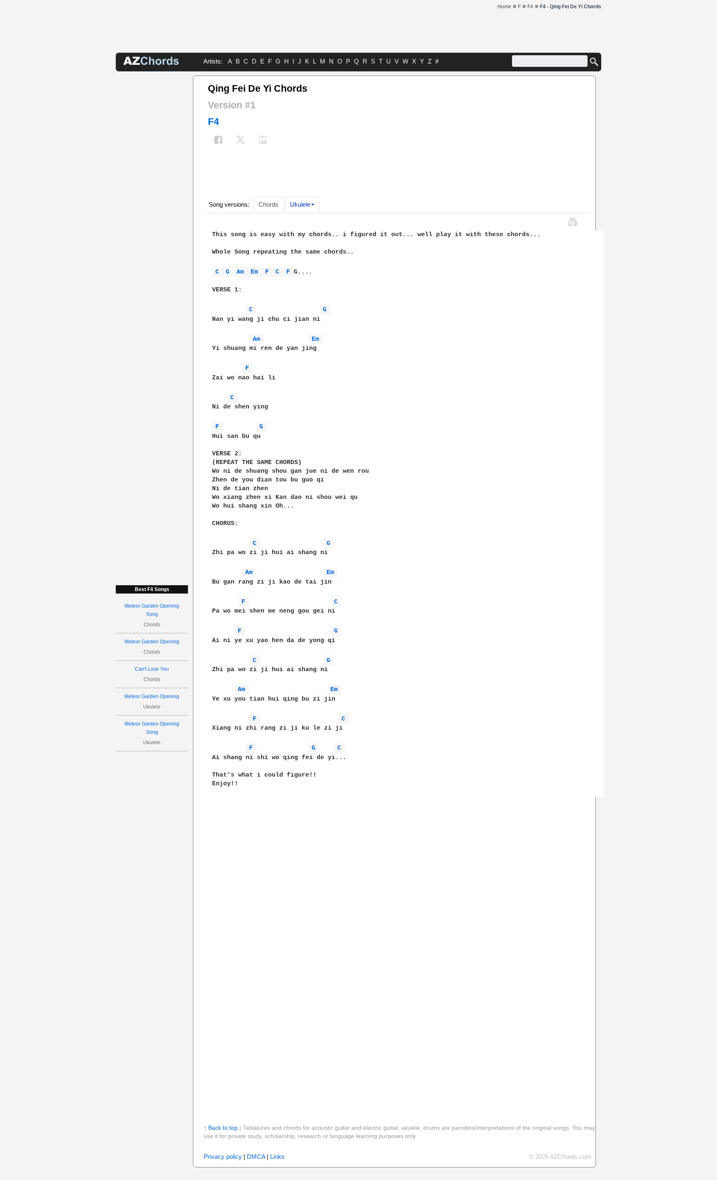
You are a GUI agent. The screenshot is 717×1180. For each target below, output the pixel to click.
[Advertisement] (152, 200)
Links (277, 1156)
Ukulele (300, 204)
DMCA (256, 1156)
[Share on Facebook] (218, 141)
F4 (213, 121)
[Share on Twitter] (240, 141)
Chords (268, 204)
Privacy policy (223, 1156)
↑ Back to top (221, 1127)
